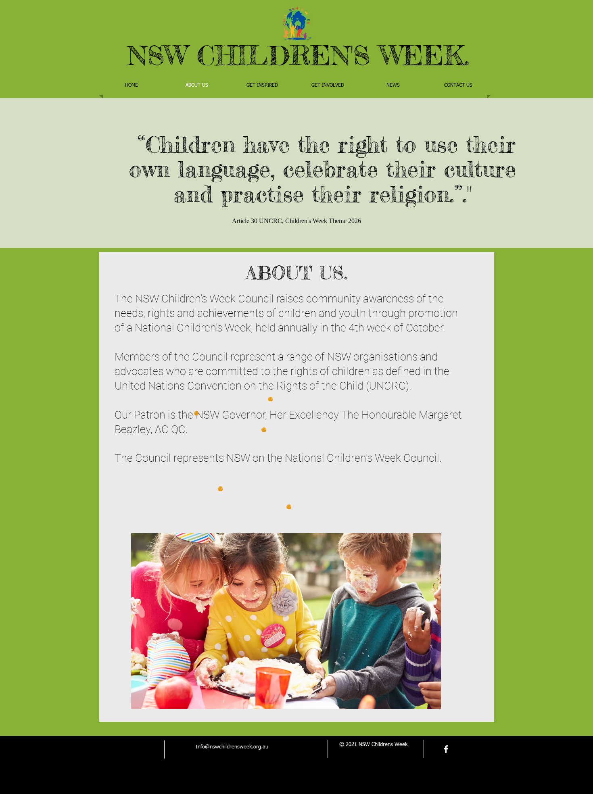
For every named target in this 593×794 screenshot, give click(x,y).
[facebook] (446, 749)
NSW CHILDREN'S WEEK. (298, 55)
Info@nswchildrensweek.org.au (232, 747)
